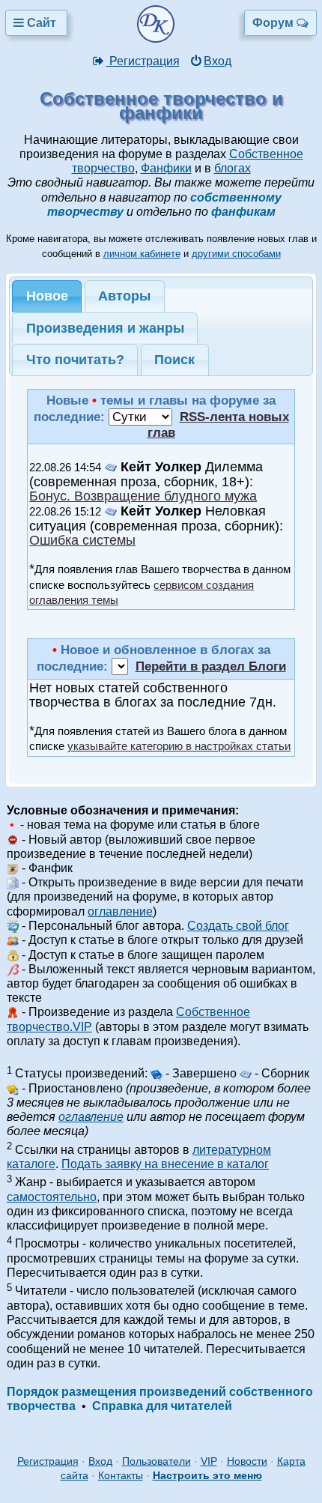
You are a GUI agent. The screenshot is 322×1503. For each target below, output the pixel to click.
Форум (274, 22)
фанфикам (243, 211)
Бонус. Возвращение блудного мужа (143, 496)
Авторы (124, 295)
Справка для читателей (162, 1406)
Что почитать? (75, 359)
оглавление (120, 911)
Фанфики (166, 168)
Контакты (120, 1475)
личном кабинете (141, 253)
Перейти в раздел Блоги (211, 666)
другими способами (236, 253)
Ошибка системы (82, 540)
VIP (209, 1461)
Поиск (174, 359)
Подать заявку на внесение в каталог (165, 1164)
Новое (47, 295)
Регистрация (143, 61)
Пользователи (156, 1461)
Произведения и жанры (105, 328)
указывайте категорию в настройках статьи (179, 746)
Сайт (41, 22)
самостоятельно (52, 1197)
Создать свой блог (238, 925)
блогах (232, 168)
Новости (247, 1461)
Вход (217, 61)
